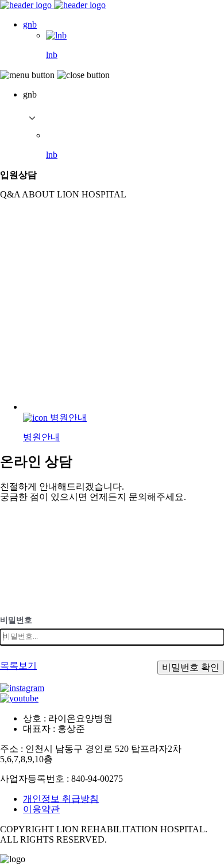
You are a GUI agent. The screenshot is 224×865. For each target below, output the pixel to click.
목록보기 (18, 665)
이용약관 (41, 809)
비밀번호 (16, 620)
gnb (30, 24)
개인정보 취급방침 (61, 799)
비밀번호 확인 (190, 667)
